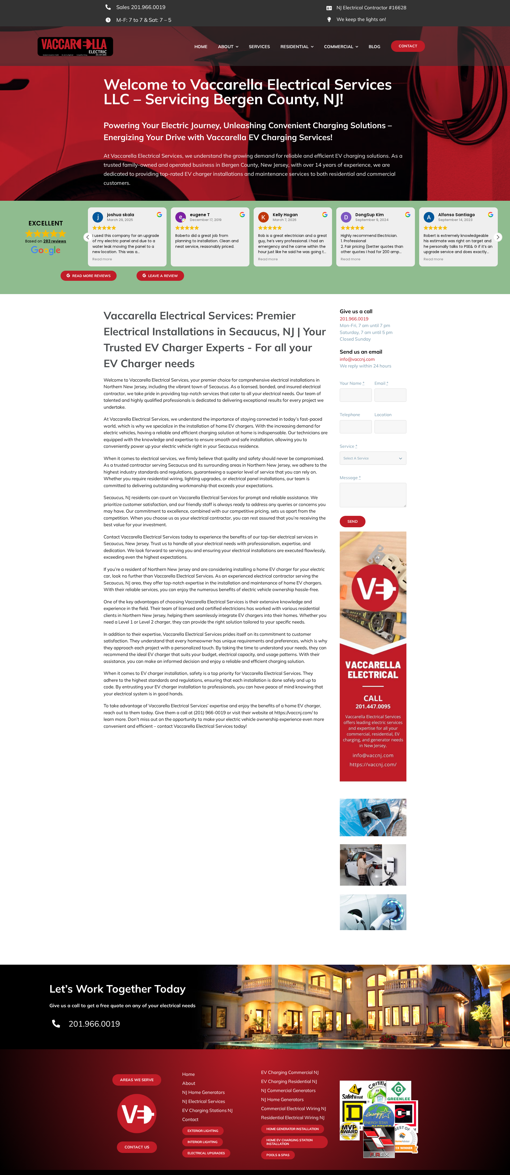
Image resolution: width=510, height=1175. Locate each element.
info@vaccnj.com (357, 359)
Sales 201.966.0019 (140, 7)
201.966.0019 (354, 318)
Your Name (352, 383)
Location (383, 414)
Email (381, 383)
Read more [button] (102, 259)
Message (350, 477)
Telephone (350, 414)
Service (348, 446)
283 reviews (54, 241)
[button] (498, 237)
